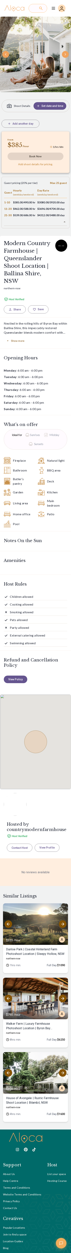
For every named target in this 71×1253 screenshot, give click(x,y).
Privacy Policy (11, 1201)
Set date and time (52, 105)
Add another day (22, 123)
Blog (6, 1248)
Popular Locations (14, 1227)
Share (17, 309)
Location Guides (13, 1241)
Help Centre (10, 1180)
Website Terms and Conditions (22, 1194)
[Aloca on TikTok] (34, 1149)
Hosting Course (57, 1180)
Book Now (35, 156)
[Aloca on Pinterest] (26, 1149)
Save (41, 309)
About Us (9, 1174)
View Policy (15, 679)
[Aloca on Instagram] (17, 1149)
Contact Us (10, 1208)
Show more (17, 340)
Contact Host (20, 847)
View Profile (47, 847)
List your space (56, 1174)
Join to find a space (15, 1234)
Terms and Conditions (16, 1187)
